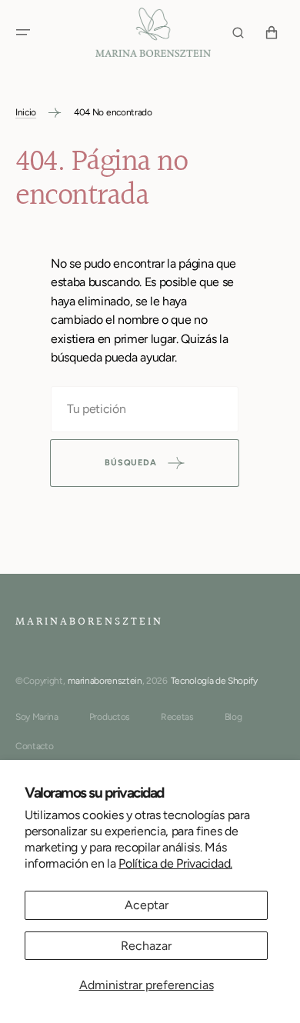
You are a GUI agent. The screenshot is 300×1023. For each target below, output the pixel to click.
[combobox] (144, 409)
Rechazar (146, 945)
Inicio (25, 112)
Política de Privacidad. (175, 863)
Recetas (177, 716)
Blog (233, 716)
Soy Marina (36, 716)
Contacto (34, 746)
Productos (109, 716)
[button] (23, 32)
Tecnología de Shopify (214, 680)
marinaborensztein (105, 680)
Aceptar (146, 905)
